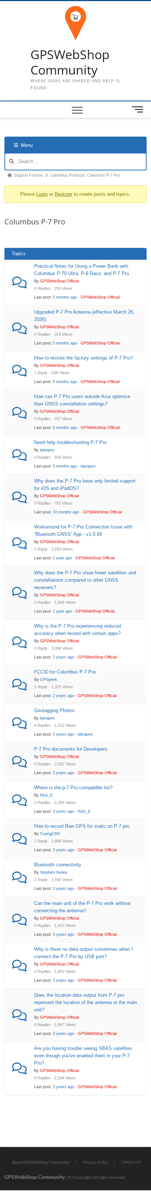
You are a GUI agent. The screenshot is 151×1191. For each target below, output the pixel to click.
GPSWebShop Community (70, 62)
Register (63, 194)
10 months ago (66, 512)
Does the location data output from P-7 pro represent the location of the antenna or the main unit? (85, 1002)
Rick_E (46, 795)
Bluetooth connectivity (57, 864)
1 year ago (62, 558)
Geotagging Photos (54, 710)
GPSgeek (48, 679)
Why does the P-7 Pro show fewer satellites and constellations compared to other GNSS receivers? (85, 580)
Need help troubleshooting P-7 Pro (70, 442)
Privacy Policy (95, 1162)
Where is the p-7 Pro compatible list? (73, 787)
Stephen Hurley (53, 872)
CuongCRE (50, 833)
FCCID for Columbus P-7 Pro (65, 672)
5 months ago (65, 297)
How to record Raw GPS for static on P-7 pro (81, 826)
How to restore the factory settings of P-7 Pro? (83, 358)
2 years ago (63, 657)
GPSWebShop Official (59, 281)
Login (42, 194)
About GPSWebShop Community (41, 1162)
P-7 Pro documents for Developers (70, 749)
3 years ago (63, 811)
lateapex (47, 450)
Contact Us (131, 1161)
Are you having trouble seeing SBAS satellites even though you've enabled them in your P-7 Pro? (83, 1056)
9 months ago (65, 381)
